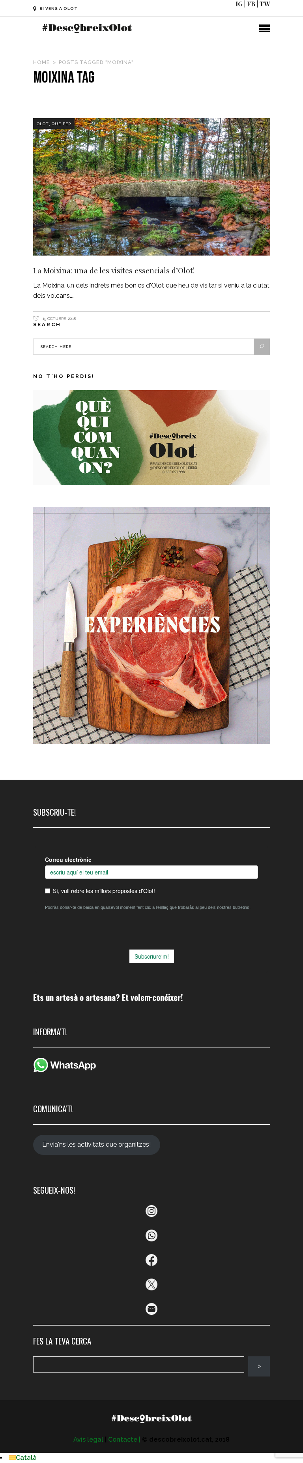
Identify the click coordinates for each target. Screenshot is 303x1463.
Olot (43, 124)
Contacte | (124, 1439)
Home (41, 62)
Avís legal (88, 1439)
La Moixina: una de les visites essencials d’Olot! (114, 270)
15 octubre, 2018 (58, 318)
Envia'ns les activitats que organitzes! (96, 1144)
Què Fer (61, 124)
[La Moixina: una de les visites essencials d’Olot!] (151, 187)
